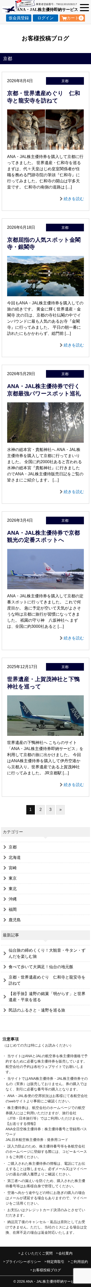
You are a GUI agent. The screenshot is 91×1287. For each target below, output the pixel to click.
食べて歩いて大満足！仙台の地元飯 (41, 967)
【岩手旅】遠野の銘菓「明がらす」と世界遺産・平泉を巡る (47, 997)
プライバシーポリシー (23, 1262)
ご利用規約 (79, 1262)
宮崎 (13, 868)
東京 (13, 878)
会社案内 (65, 1253)
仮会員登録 (19, 18)
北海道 (15, 857)
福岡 (13, 909)
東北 (13, 888)
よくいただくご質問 (37, 1253)
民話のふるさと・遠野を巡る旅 (37, 1010)
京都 (13, 847)
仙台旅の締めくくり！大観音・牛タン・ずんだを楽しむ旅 (47, 953)
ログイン (45, 18)
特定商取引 (55, 1262)
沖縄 (13, 899)
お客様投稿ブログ (47, 1270)
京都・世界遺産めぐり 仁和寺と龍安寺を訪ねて (47, 980)
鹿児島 (15, 920)
